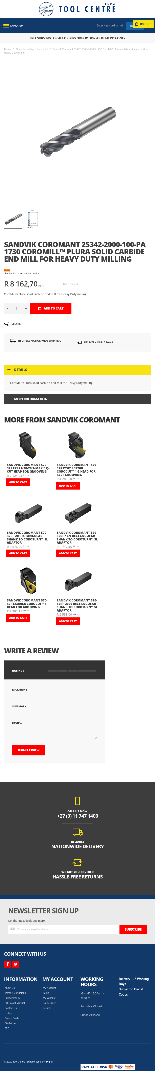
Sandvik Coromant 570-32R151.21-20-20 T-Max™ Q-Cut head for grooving (28, 468)
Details (20, 370)
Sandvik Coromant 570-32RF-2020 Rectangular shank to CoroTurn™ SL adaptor (77, 605)
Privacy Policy (12, 998)
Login (46, 993)
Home (7, 49)
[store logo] (77, 9)
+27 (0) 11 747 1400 (77, 815)
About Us (10, 988)
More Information (30, 399)
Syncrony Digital (44, 1061)
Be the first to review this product (22, 273)
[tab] (77, 370)
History (9, 1013)
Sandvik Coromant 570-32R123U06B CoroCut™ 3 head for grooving (27, 603)
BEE (7, 1028)
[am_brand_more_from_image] (28, 446)
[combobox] (110, 25)
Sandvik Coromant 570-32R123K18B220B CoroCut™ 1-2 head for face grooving (77, 470)
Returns (47, 1008)
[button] (32, 219)
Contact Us (11, 1008)
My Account (49, 988)
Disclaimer (10, 1023)
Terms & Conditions (15, 993)
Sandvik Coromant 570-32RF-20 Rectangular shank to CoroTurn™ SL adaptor (27, 538)
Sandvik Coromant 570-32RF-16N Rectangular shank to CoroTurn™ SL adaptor (77, 538)
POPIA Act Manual (15, 1003)
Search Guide (12, 1018)
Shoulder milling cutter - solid (32, 49)
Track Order (49, 1003)
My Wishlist (49, 998)
